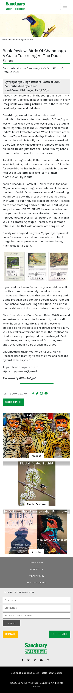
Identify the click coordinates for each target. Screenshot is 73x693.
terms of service (36, 582)
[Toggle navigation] (65, 6)
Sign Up (11, 623)
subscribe (13, 402)
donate (10, 634)
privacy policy (36, 576)
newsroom (36, 562)
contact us (36, 569)
